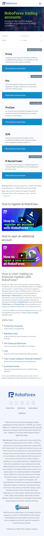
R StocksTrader (19, 304)
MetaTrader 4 (7, 295)
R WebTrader (6, 304)
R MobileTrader (22, 302)
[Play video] (22, 219)
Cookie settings (33, 408)
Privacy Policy (10, 408)
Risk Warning (21, 408)
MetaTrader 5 (17, 295)
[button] (10, 3)
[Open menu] (40, 3)
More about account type (15, 68)
